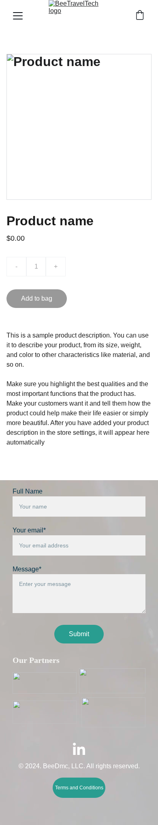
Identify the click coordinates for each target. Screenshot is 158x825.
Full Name (28, 491)
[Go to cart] (140, 16)
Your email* (29, 530)
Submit (79, 634)
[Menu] (18, 15)
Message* (27, 569)
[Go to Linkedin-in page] (79, 749)
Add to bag (36, 298)
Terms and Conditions (79, 788)
